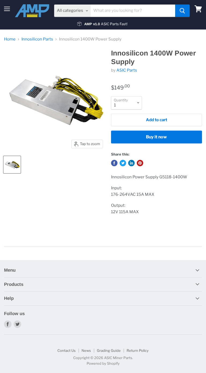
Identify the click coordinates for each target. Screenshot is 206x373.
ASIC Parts (126, 70)
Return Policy (138, 350)
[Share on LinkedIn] (131, 163)
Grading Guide (109, 350)
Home (10, 39)
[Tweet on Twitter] (123, 163)
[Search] (182, 11)
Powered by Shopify (103, 363)
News (86, 350)
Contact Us (66, 350)
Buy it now (156, 136)
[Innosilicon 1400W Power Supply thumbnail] (12, 164)
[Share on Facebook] (114, 163)
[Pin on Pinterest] (140, 163)
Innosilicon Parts (37, 39)
